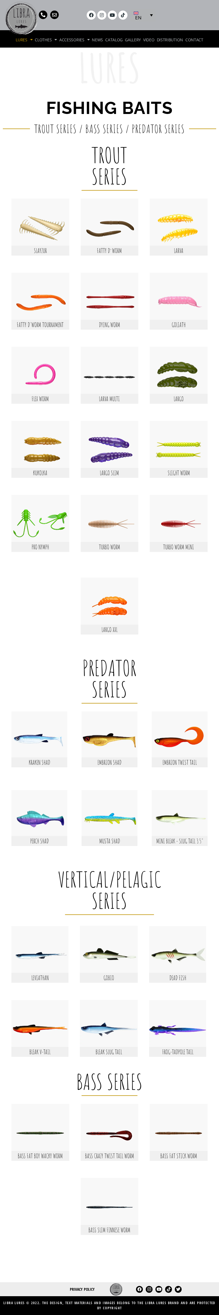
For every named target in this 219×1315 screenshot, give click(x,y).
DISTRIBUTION (170, 39)
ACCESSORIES (71, 39)
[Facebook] (91, 15)
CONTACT (194, 39)
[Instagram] (101, 15)
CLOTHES (43, 39)
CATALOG (114, 39)
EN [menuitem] (138, 18)
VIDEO (149, 39)
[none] (143, 15)
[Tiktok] (122, 15)
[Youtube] (112, 15)
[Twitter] (178, 1289)
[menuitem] (143, 15)
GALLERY (133, 39)
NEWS (97, 39)
